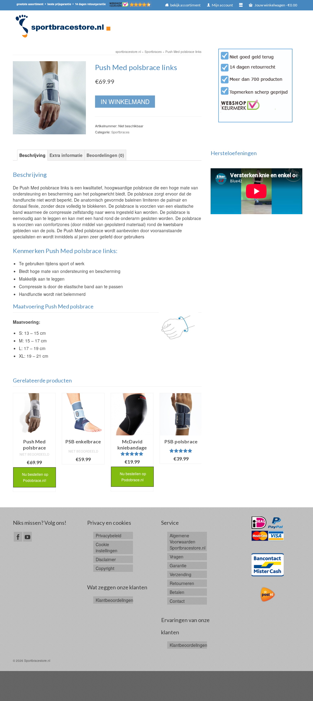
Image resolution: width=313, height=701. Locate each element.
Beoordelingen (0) (105, 155)
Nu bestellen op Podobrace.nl (132, 476)
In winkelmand (125, 101)
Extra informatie (66, 155)
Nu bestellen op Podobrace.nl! (34, 477)
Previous (18, 445)
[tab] (32, 155)
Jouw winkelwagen (275, 5)
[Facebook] (18, 537)
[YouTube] (27, 537)
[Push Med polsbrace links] (49, 97)
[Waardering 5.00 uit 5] (132, 454)
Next (196, 445)
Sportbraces (120, 131)
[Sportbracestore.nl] (66, 26)
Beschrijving (32, 155)
